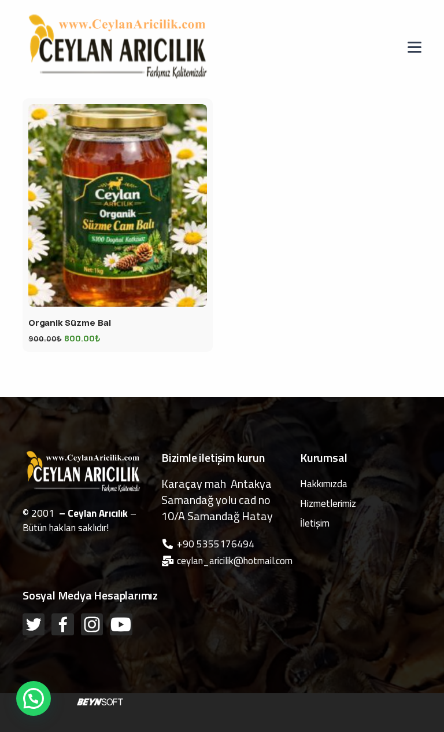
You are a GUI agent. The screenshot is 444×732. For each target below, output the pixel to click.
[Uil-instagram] (92, 624)
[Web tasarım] (100, 700)
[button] (33, 698)
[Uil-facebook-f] (62, 624)
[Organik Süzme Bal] (117, 205)
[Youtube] (121, 624)
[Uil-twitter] (34, 624)
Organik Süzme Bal (69, 323)
